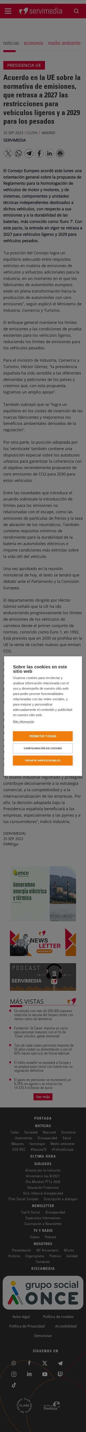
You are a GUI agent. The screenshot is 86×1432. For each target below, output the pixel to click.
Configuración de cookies (43, 748)
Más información (23, 721)
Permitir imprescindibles (42, 760)
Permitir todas (42, 736)
